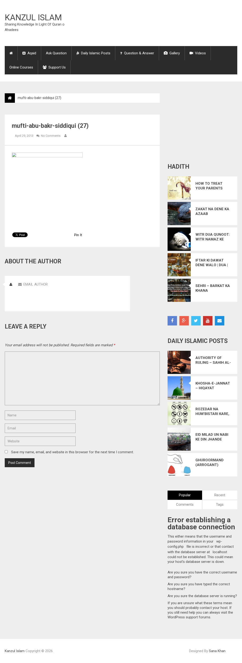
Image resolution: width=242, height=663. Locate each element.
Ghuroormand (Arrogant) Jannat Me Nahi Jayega (210, 462)
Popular (185, 495)
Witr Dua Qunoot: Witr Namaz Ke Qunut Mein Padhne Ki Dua (212, 237)
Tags (220, 504)
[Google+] (184, 320)
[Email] (219, 320)
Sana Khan (217, 651)
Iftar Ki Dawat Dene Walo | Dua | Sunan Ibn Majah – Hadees (213, 262)
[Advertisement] (151, 22)
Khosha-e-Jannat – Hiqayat (212, 385)
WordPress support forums (189, 617)
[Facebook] (172, 320)
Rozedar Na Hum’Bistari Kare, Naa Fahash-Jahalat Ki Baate (212, 411)
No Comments (50, 135)
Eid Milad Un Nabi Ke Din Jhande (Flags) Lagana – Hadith (212, 437)
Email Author (35, 284)
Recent (219, 495)
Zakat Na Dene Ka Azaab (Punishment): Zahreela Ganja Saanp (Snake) (212, 211)
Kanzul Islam (33, 17)
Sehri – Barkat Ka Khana (212, 288)
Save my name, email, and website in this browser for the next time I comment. (72, 452)
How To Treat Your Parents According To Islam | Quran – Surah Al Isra (210, 186)
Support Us (57, 67)
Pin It (78, 235)
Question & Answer (138, 53)
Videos (200, 53)
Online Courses (21, 67)
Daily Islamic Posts (95, 53)
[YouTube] (207, 320)
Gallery (174, 53)
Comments (185, 504)
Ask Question (56, 53)
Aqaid (31, 53)
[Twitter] (196, 320)
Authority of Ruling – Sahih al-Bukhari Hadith (213, 360)
